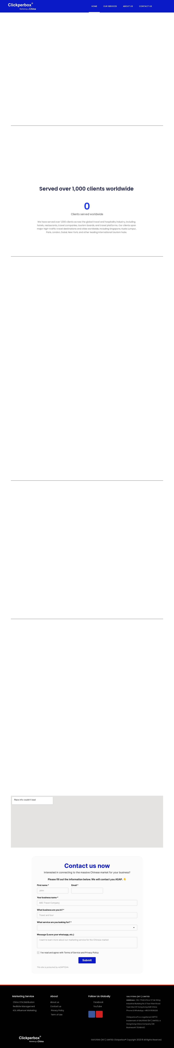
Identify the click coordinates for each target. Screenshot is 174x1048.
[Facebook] (91, 1014)
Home (94, 6)
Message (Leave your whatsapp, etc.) (55, 934)
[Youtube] (99, 1014)
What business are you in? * (50, 910)
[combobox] (87, 927)
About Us (128, 6)
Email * (74, 885)
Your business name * (47, 897)
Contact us (145, 6)
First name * (43, 885)
